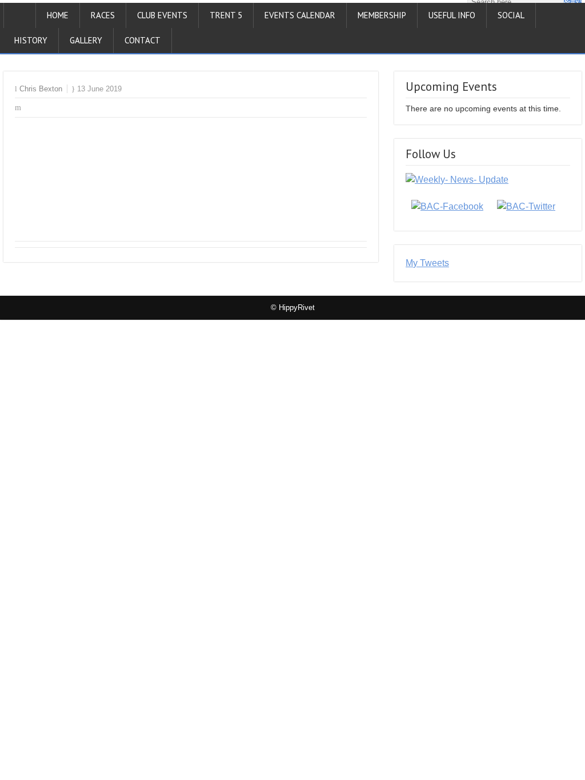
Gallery (86, 40)
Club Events (162, 15)
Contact (143, 40)
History (30, 40)
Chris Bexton (40, 89)
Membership (382, 15)
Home (58, 15)
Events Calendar (300, 15)
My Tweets (427, 263)
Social (511, 15)
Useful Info (451, 15)
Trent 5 (226, 15)
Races (103, 15)
